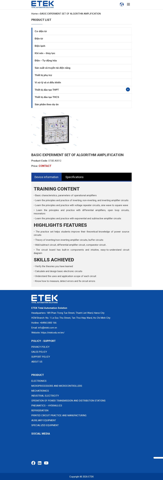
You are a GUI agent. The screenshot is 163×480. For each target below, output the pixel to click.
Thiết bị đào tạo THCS (47, 97)
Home (34, 13)
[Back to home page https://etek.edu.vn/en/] (42, 4)
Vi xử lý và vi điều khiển (48, 82)
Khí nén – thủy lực (45, 53)
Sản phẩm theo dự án (47, 104)
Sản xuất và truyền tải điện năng (52, 67)
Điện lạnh (40, 46)
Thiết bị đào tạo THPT (47, 89)
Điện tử (39, 38)
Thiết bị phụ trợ (43, 75)
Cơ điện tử (41, 31)
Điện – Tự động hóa (46, 60)
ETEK (91, 476)
